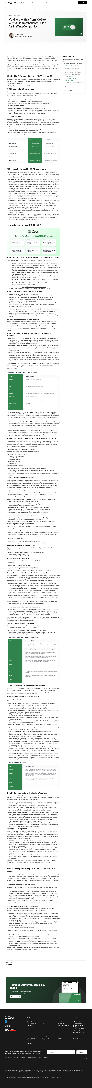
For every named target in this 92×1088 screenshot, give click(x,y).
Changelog (45, 1041)
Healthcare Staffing (77, 1020)
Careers (60, 1040)
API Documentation (46, 1040)
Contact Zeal (44, 947)
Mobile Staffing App (32, 1023)
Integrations (30, 1025)
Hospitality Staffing (77, 1023)
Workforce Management (63, 1025)
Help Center (30, 1041)
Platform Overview (31, 1021)
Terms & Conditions (43, 1057)
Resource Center (31, 1038)
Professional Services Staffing (78, 1026)
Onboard (44, 1020)
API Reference (45, 1038)
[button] (24, 3)
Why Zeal (16, 2)
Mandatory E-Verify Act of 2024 (24, 412)
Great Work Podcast (32, 1040)
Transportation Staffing (78, 1032)
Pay (43, 1021)
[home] (8, 3)
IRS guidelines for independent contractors (34, 287)
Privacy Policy (32, 1057)
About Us (60, 1038)
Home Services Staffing (78, 1028)
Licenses (23, 1057)
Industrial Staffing (77, 1021)
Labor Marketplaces (62, 1021)
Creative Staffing (77, 1030)
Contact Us (75, 1038)
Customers (41, 2)
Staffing (59, 1020)
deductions (22, 306)
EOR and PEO (61, 1023)
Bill (43, 1023)
